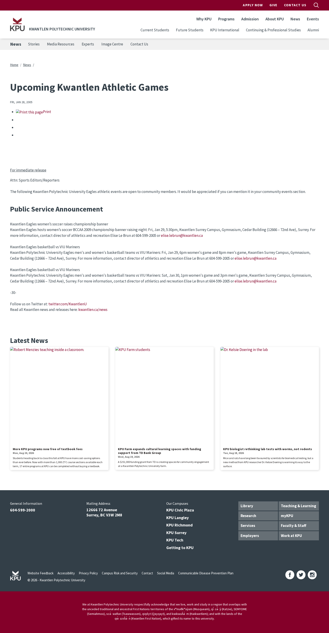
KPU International (224, 30)
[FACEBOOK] (289, 574)
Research (248, 515)
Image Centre (112, 44)
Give (273, 5)
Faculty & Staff (293, 525)
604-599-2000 (22, 510)
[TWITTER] (301, 574)
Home (14, 65)
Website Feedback (40, 573)
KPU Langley (177, 517)
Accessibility (66, 573)
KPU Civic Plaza (180, 510)
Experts (88, 44)
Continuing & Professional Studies (273, 30)
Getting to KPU (180, 547)
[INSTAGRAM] (312, 574)
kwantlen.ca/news (92, 309)
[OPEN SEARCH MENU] (316, 5)
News (295, 18)
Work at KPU (291, 535)
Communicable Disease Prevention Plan (205, 573)
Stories (34, 44)
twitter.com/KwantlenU (67, 304)
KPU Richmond (179, 525)
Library (247, 505)
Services (248, 525)
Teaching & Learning (298, 505)
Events (313, 18)
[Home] (17, 24)
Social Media (165, 573)
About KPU (274, 18)
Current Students (155, 30)
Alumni (313, 30)
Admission (250, 18)
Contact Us (295, 5)
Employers (250, 535)
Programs (226, 18)
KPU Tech (174, 540)
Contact (147, 573)
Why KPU (204, 18)
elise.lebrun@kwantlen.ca (182, 235)
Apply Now (253, 5)
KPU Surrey (176, 532)
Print (47, 111)
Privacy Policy (88, 573)
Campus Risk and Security (120, 573)
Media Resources (60, 44)
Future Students (189, 30)
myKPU (287, 515)
